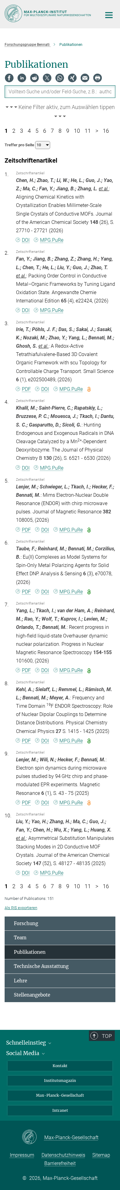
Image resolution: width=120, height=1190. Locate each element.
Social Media (23, 1053)
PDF (26, 389)
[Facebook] (9, 78)
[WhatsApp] (59, 78)
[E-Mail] (85, 78)
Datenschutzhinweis (63, 1155)
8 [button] (60, 131)
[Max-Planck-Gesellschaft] (33, 1137)
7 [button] (52, 131)
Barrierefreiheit (60, 1163)
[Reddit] (34, 78)
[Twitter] (47, 78)
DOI (26, 240)
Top (107, 1036)
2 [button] (13, 131)
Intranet (60, 1110)
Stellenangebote (32, 995)
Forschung (26, 923)
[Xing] (72, 78)
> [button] (96, 131)
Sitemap (101, 1155)
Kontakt (60, 1065)
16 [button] (106, 131)
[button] (60, 112)
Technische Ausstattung (41, 966)
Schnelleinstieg (26, 1043)
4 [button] (29, 131)
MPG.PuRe (51, 240)
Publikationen (30, 952)
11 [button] (88, 131)
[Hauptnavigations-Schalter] (109, 15)
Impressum (22, 1155)
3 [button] (21, 131)
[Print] (97, 78)
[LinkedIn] (21, 78)
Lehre (20, 981)
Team (20, 938)
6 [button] (44, 131)
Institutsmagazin (60, 1080)
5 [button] (36, 131)
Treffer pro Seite (20, 145)
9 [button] (67, 131)
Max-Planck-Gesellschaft (60, 1095)
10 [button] (77, 131)
